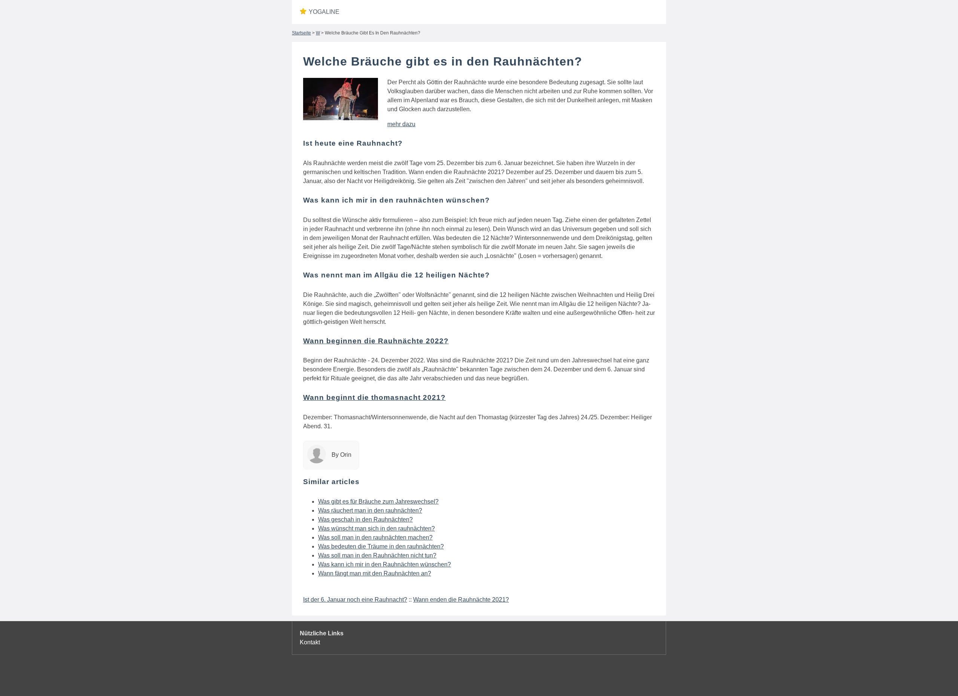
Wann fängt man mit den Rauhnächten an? (374, 573)
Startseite (301, 33)
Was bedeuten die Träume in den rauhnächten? (381, 546)
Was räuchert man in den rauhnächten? (370, 510)
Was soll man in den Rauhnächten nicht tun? (377, 555)
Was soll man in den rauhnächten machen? (375, 537)
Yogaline (324, 12)
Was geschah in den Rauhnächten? (365, 519)
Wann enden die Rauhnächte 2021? (461, 599)
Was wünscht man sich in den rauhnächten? (376, 528)
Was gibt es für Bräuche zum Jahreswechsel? (378, 501)
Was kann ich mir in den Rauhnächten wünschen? (384, 564)
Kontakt (310, 642)
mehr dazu (401, 124)
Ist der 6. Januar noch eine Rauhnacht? (355, 599)
